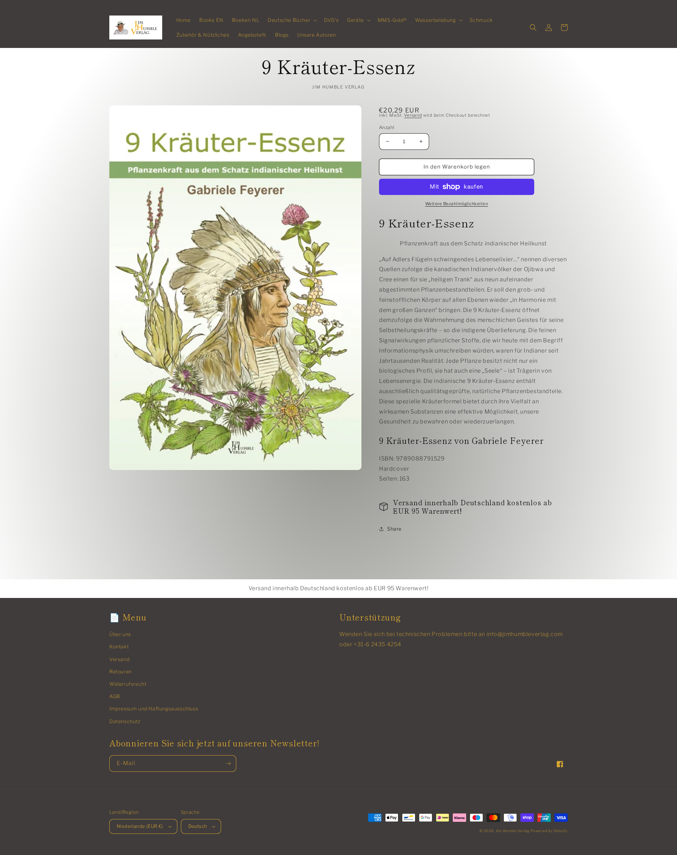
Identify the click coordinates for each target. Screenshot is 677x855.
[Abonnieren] (228, 763)
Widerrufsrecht (127, 684)
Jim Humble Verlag (513, 831)
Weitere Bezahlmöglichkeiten (456, 203)
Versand (413, 115)
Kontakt (119, 646)
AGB (114, 696)
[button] (291, 20)
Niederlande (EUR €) (140, 826)
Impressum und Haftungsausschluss (153, 709)
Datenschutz (125, 721)
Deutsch (197, 826)
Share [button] (394, 529)
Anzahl (386, 127)
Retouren (120, 671)
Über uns (120, 634)
